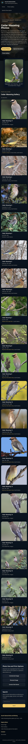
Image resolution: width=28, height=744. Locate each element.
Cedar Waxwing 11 (7, 430)
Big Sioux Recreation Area (8, 349)
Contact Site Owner (14, 684)
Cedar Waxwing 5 (7, 261)
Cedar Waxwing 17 (7, 121)
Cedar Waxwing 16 (7, 571)
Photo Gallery (10, 7)
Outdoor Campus (6, 152)
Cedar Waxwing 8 (7, 346)
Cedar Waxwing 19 (7, 627)
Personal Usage (14, 680)
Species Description (7, 10)
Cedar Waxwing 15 (7, 542)
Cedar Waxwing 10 (7, 402)
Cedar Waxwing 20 (7, 655)
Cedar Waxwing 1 (7, 149)
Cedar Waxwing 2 (7, 177)
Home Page (3, 724)
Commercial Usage (14, 676)
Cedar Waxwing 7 (7, 317)
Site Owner (3, 734)
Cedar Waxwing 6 (7, 289)
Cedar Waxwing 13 (7, 486)
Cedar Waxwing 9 (7, 374)
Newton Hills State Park (7, 321)
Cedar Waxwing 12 (7, 458)
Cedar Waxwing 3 (7, 205)
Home (3, 7)
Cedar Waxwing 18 (7, 599)
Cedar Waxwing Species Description (9, 729)
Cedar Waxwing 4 (7, 233)
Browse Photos (6, 49)
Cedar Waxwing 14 (7, 514)
